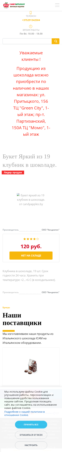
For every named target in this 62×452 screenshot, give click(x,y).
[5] (37, 239)
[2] (28, 239)
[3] (31, 239)
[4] (34, 239)
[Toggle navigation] (57, 5)
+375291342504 (31, 20)
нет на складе (31, 255)
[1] (24, 239)
